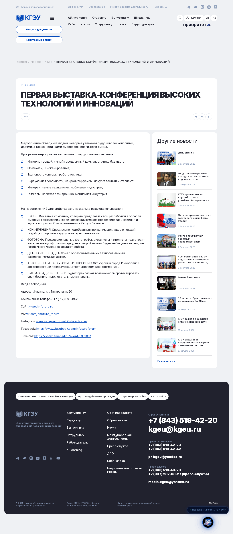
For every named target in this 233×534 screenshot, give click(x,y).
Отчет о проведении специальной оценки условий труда (138, 504)
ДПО (110, 453)
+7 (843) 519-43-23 (164, 470)
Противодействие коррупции (96, 396)
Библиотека (116, 461)
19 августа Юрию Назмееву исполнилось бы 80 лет (195, 299)
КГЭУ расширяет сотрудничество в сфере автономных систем (193, 342)
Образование (97, 6)
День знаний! (186, 152)
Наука (111, 427)
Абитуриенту (76, 413)
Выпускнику (75, 427)
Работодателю (77, 442)
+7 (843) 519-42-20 (182, 420)
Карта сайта (158, 396)
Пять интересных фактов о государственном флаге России (194, 218)
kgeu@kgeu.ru (174, 429)
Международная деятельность (129, 6)
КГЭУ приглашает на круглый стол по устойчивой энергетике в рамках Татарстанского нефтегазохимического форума (193, 201)
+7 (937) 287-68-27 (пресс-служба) (178, 474)
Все (25, 116)
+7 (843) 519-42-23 (164, 445)
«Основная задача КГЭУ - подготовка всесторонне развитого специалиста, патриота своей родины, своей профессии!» (193, 262)
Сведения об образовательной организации (45, 396)
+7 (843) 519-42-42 (164, 449)
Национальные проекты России (124, 470)
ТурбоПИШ (160, 6)
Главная (21, 62)
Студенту (74, 420)
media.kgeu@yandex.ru (168, 482)
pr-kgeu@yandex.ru (165, 457)
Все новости (166, 361)
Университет (76, 6)
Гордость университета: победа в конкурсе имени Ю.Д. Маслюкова (193, 176)
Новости (37, 62)
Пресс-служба (117, 446)
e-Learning (74, 450)
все (49, 62)
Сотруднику (75, 435)
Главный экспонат (189, 277)
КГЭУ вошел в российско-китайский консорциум (193, 320)
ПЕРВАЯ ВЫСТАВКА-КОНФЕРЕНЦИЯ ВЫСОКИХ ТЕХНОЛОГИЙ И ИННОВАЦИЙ (113, 62)
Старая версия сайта (133, 396)
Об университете (119, 413)
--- (150, 453)
